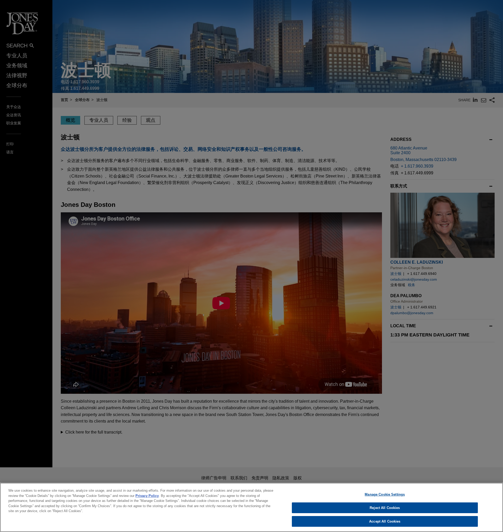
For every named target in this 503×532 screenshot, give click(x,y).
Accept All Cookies (384, 521)
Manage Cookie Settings (385, 494)
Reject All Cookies (385, 508)
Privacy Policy (147, 496)
